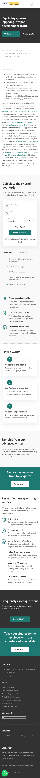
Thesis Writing (6, 736)
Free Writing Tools (8, 687)
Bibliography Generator (9, 706)
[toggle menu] (37, 4)
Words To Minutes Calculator (11, 700)
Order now (9, 34)
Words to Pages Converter (10, 694)
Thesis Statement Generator (11, 697)
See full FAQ (18, 619)
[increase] (33, 220)
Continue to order (20, 232)
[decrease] (26, 220)
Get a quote (28, 34)
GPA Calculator (7, 703)
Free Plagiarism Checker (10, 691)
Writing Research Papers (28, 736)
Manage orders (32, 4)
